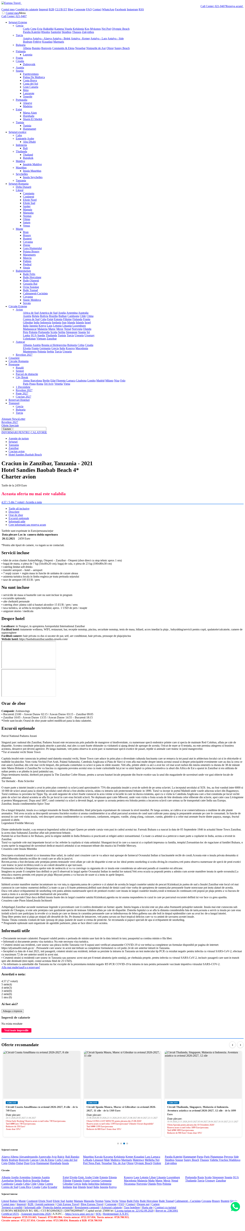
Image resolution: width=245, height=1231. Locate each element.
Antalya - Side (115, 38)
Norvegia (77, 328)
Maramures (29, 254)
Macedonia (82, 348)
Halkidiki (48, 28)
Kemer (130, 1156)
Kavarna (108, 1156)
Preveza (228, 1156)
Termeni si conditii (11, 1207)
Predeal (27, 264)
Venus (26, 225)
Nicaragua (130, 1183)
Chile (83, 316)
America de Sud (48, 312)
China (90, 316)
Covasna (28, 241)
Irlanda (71, 322)
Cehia (81, 345)
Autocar (20, 341)
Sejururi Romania (19, 183)
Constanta (28, 193)
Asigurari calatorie (111, 1207)
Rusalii (20, 367)
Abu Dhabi (29, 141)
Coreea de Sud (31, 319)
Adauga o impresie (12, 1011)
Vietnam (41, 338)
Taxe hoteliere (132, 1207)
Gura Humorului (32, 248)
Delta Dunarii (23, 186)
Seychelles (22, 174)
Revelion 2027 (24, 354)
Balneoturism (23, 270)
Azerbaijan (7, 1180)
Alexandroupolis (28, 1156)
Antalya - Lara (98, 38)
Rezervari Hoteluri (19, 399)
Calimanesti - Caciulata (188, 1200)
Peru (25, 332)
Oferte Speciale (10, 425)
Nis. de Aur (119, 1163)
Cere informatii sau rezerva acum (27, 524)
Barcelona (36, 380)
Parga (200, 1156)
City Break (22, 377)
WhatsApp (108, 9)
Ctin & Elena (46, 1159)
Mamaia (27, 209)
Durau (26, 245)
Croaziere (14, 357)
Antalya (27, 38)
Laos (49, 325)
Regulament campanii (87, 1207)
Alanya (5, 1156)
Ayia (54, 1156)
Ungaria (79, 335)
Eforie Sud (29, 203)
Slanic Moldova (32, 299)
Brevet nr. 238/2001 (167, 1210)
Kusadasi (47, 41)
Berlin (46, 380)
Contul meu (8, 9)
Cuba (19, 135)
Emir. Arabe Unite (88, 1177)
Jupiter (26, 206)
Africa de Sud (31, 312)
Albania (27, 345)
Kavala (99, 1156)
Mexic (59, 328)
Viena (66, 383)
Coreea (49, 1183)
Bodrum (27, 41)
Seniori (20, 370)
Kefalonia (78, 28)
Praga (32, 383)
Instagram (132, 9)
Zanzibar (52, 338)
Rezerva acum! (234, 6)
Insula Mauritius (32, 170)
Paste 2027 (22, 393)
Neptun (27, 215)
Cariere (155, 1204)
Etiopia (113, 1177)
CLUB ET (61, 9)
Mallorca (115, 1159)
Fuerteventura (31, 73)
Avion (19, 309)
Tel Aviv (49, 383)
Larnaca (71, 380)
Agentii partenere (45, 1204)
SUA (34, 335)
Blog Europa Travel (92, 1204)
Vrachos (224, 1159)
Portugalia (21, 99)
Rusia (200, 1177)
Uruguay (89, 335)
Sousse (179, 1159)
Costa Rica (25, 1187)
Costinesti (28, 196)
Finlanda (21, 51)
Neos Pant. (94, 1163)
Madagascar (30, 328)
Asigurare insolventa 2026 (36, 1213)
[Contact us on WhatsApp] (235, 1207)
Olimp (26, 219)
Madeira (27, 106)
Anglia (62, 312)
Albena (27, 48)
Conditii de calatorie (26, 9)
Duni (27, 1163)
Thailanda (21, 151)
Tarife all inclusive (19, 508)
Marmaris (58, 41)
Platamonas (216, 1156)
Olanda (87, 328)
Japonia (33, 325)
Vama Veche (111, 1200)
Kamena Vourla (63, 28)
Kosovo (70, 348)
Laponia (27, 54)
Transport (14, 403)
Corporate (79, 9)
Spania (19, 70)
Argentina (72, 312)
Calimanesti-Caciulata (35, 293)
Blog (70, 9)
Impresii (43, 9)
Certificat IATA (10, 1213)
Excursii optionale (19, 518)
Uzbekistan (29, 338)
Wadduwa (234, 1159)
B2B (51, 9)
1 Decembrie (23, 387)
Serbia (61, 332)
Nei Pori (106, 28)
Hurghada (28, 115)
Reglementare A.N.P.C (116, 1213)
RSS (141, 9)
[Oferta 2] (121, 1143)
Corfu (26, 28)
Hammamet (29, 128)
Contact (97, 9)
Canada (18, 1183)
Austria (20, 67)
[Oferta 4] (127, 1143)
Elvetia (27, 348)
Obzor (110, 48)
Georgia (95, 1180)
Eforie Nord (30, 199)
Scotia (53, 332)
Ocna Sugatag (31, 286)
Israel (88, 322)
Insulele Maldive (32, 164)
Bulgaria (20, 44)
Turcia (19, 35)
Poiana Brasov (31, 251)
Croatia (20, 61)
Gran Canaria (30, 86)
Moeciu (27, 257)
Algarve (27, 103)
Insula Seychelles (33, 177)
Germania (45, 348)
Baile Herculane (32, 277)
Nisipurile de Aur (96, 48)
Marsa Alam (30, 112)
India (36, 322)
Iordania (56, 322)
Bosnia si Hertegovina (54, 345)
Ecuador (52, 1187)
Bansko (36, 48)
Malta (151, 1180)
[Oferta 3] (124, 1143)
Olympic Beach (120, 28)
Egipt (19, 109)
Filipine (67, 319)
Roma (39, 383)
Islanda (80, 322)
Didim (11, 1163)
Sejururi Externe (18, 22)
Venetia (58, 383)
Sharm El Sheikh (32, 119)
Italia (26, 325)
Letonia (57, 325)
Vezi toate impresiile (16, 1030)
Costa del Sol (30, 83)
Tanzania (21, 180)
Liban (152, 1177)
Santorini (56, 32)
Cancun (34, 1159)
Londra (91, 380)
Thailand (28, 154)
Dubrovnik (29, 64)
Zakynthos (88, 32)
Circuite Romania (19, 361)
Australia (83, 312)
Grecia (19, 25)
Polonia (33, 332)
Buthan (62, 316)
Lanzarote (28, 93)
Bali (25, 148)
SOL (98, 1213)
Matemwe (138, 1159)
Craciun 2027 (23, 396)
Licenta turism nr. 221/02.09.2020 (134, 1210)
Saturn (26, 222)
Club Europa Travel (67, 1204)
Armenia (36, 1177)
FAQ (89, 9)
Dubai (19, 1163)
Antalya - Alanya (42, 38)
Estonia (58, 319)
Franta (19, 57)
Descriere (14, 511)
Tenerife (27, 96)
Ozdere (157, 1163)
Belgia (35, 316)
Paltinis (27, 261)
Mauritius (21, 167)
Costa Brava (30, 80)
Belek (4, 1159)
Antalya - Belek (61, 38)
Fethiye (37, 41)
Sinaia (26, 267)
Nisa (116, 380)
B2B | (31, 1204)
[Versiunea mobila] (21, 2)
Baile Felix (29, 274)
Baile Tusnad (30, 290)
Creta (33, 28)
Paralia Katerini (32, 32)
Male (107, 1159)
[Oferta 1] (118, 1143)
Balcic (61, 1156)
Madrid (100, 380)
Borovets (46, 48)
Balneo (14, 1200)
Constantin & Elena (63, 48)
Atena (26, 380)
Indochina (94, 1183)
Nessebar (80, 48)
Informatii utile (17, 521)
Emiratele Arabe (25, 138)
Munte (19, 228)
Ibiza (26, 90)
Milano (109, 380)
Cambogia (73, 316)
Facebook (120, 9)
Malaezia (42, 328)
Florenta (61, 380)
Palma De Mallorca (34, 77)
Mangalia (28, 212)
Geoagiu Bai (30, 283)
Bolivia (44, 316)
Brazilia (53, 316)
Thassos (76, 32)
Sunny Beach (122, 48)
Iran (64, 322)
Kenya (42, 325)
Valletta (214, 1159)
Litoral (19, 190)
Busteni (27, 238)
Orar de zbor (16, 515)
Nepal (67, 328)
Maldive (20, 161)
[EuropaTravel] (11, 2)
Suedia (41, 335)
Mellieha (150, 1159)
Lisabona (81, 380)
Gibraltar (28, 322)
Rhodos (45, 32)
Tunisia (20, 122)
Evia (39, 28)
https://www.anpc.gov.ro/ (79, 1213)
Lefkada (87, 1159)
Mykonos (95, 28)
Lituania (67, 325)
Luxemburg (79, 325)
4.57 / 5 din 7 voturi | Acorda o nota (21, 502)
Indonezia (21, 144)
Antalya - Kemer (80, 38)
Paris (26, 383)
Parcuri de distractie (27, 374)
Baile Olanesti (31, 280)
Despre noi (143, 1204)
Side (236, 1156)
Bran (26, 232)
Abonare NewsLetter (13, 418)
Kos (87, 28)
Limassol (98, 1159)
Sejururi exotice (17, 132)
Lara (148, 1156)
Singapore (71, 332)
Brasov (27, 235)
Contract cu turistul (165, 1207)
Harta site (147, 1207)
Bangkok (28, 157)
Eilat (53, 380)
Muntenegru (30, 351)
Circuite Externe (18, 306)
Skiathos (66, 32)
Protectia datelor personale (58, 1207)
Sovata (27, 303)
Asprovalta (44, 1156)
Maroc (52, 328)
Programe (14, 364)
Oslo (122, 380)
